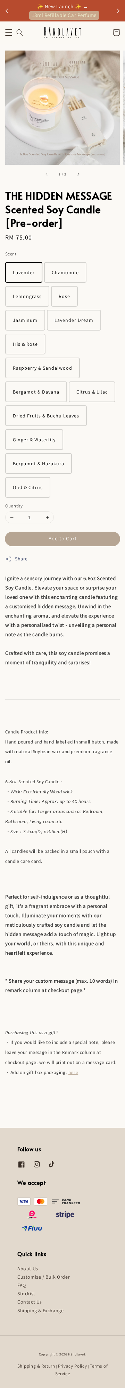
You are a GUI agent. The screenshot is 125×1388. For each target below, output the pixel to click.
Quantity (14, 506)
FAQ (21, 1285)
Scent (10, 254)
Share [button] (21, 559)
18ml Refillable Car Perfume (64, 15)
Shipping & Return (36, 1366)
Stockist (26, 1293)
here (73, 1072)
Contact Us (29, 1302)
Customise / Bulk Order (43, 1277)
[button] (8, 32)
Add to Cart (63, 538)
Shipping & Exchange (40, 1310)
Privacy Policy (72, 1366)
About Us (27, 1268)
